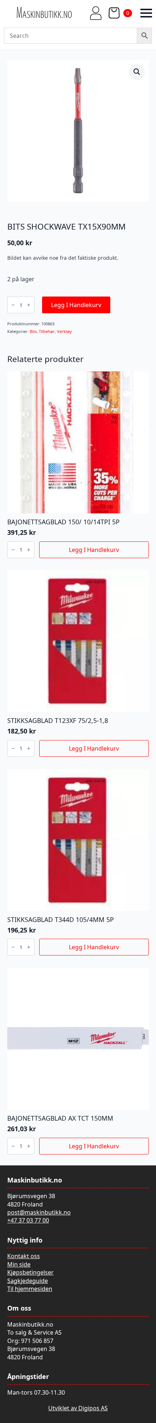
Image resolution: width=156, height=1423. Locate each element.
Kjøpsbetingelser (30, 1272)
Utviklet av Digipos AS (78, 1408)
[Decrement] (13, 305)
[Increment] (29, 305)
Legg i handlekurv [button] (94, 550)
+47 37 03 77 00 (28, 1220)
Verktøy (64, 331)
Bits (33, 331)
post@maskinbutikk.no (39, 1212)
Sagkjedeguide (27, 1281)
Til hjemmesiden (29, 1289)
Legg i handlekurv (76, 305)
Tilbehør (47, 331)
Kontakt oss (23, 1256)
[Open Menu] (146, 13)
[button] (136, 71)
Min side (18, 1264)
